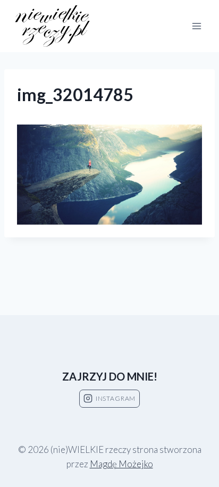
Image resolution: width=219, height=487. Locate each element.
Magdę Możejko (121, 463)
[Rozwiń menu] (196, 26)
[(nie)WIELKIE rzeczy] (53, 26)
